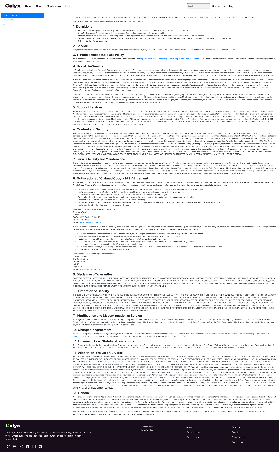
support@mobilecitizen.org (243, 111)
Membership (54, 6)
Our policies (192, 437)
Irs (4, 24)
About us (190, 427)
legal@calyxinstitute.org (89, 269)
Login (232, 6)
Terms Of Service (10, 15)
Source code (238, 437)
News (39, 6)
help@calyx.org (149, 430)
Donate (235, 432)
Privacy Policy (8, 20)
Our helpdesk (193, 432)
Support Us (218, 6)
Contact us (237, 442)
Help (68, 6)
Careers (236, 427)
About (28, 6)
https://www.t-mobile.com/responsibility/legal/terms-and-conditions (169, 58)
